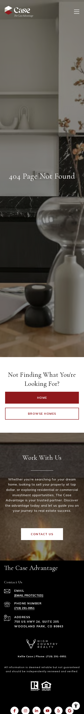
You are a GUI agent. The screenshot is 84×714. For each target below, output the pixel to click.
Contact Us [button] (42, 534)
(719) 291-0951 (24, 608)
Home (42, 398)
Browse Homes (42, 413)
